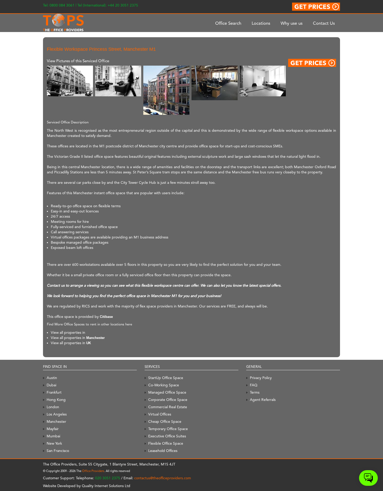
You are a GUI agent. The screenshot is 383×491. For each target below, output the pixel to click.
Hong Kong (56, 400)
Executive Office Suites (167, 436)
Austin (52, 378)
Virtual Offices (159, 414)
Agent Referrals (263, 400)
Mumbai (53, 436)
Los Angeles (57, 414)
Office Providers (93, 471)
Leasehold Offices (162, 451)
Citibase (106, 317)
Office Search (228, 23)
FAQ (253, 385)
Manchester (95, 338)
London (53, 407)
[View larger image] (70, 81)
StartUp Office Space (165, 378)
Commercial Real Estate (167, 407)
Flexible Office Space (165, 443)
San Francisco (58, 451)
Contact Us (324, 23)
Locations (261, 23)
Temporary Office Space (168, 429)
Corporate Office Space (167, 400)
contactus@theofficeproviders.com (162, 478)
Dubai (51, 385)
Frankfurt (54, 392)
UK (88, 343)
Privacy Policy (261, 378)
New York (54, 443)
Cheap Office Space (164, 421)
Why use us (291, 23)
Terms (255, 392)
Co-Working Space (163, 385)
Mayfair (53, 429)
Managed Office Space (167, 392)
